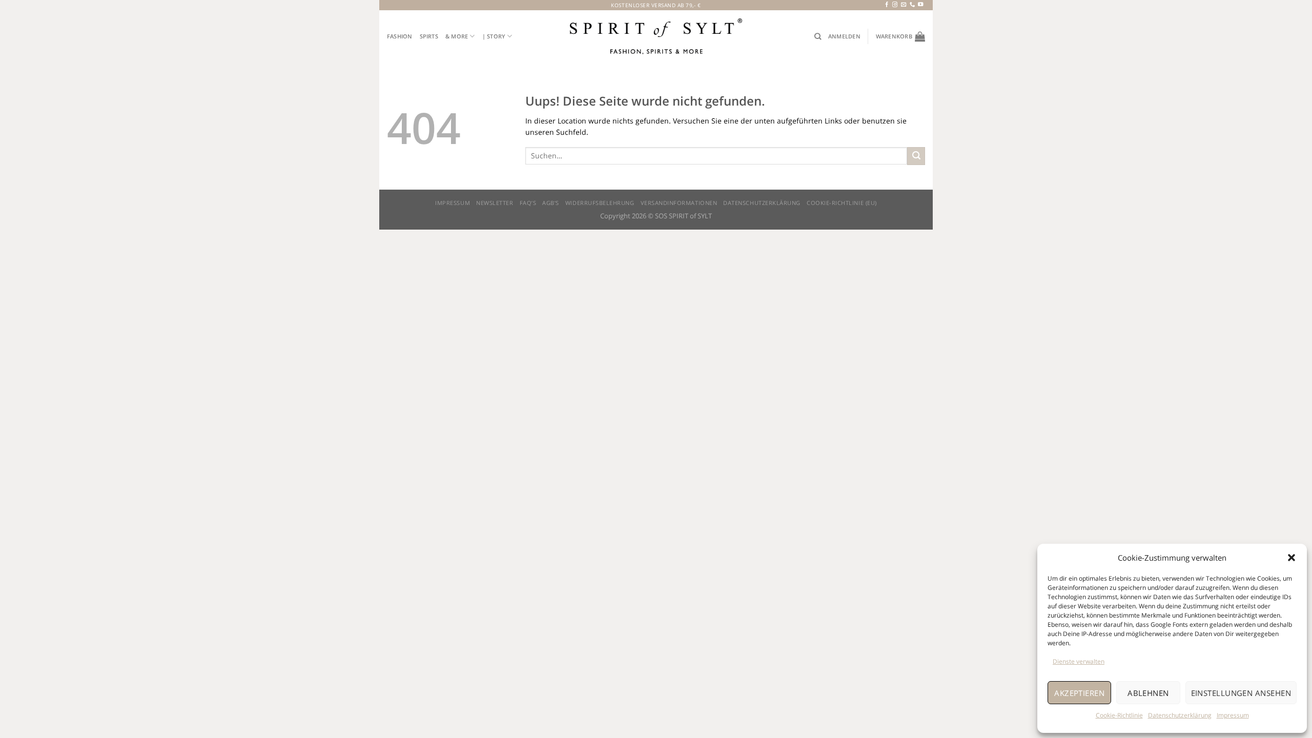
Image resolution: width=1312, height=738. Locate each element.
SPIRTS (429, 36)
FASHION (400, 36)
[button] (1291, 557)
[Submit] (916, 156)
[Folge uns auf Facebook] (886, 5)
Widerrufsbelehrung (599, 203)
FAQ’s (528, 203)
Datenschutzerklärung (1180, 715)
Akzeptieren (1079, 693)
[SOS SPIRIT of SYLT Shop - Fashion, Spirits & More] (656, 36)
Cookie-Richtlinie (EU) (842, 203)
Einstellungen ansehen (1241, 693)
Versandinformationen (679, 203)
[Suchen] (817, 36)
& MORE (456, 36)
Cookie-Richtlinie (1119, 715)
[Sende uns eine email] (903, 5)
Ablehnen (1148, 693)
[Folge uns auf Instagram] (894, 5)
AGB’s (550, 203)
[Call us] (912, 5)
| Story (494, 36)
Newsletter (494, 203)
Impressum (1233, 715)
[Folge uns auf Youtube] (920, 5)
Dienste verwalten (1078, 661)
